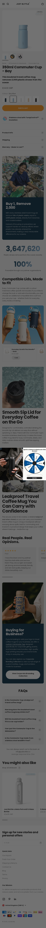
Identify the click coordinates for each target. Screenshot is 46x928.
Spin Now (34, 478)
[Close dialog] (1, 448)
